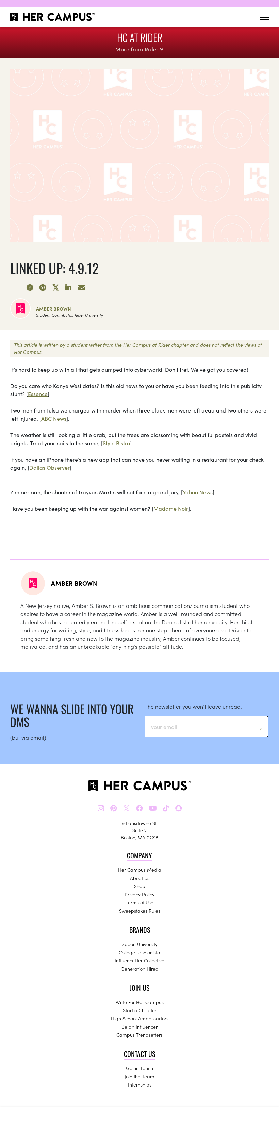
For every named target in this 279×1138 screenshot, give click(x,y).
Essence (38, 394)
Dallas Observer (49, 467)
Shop (139, 886)
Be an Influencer (139, 1026)
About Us (139, 877)
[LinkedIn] (68, 287)
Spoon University (140, 944)
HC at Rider (139, 37)
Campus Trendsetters (139, 1034)
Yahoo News (198, 492)
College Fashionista (139, 952)
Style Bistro (116, 443)
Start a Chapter (140, 1010)
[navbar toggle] (264, 17)
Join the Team (139, 1076)
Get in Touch (139, 1068)
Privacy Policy (139, 894)
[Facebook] (30, 287)
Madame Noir (170, 508)
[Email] (81, 287)
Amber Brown (53, 308)
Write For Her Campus (140, 1002)
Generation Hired (140, 968)
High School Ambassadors (139, 1018)
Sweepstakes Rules (139, 910)
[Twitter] (55, 287)
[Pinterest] (42, 287)
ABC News (53, 418)
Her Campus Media (139, 869)
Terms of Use (139, 902)
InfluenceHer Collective (139, 960)
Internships (139, 1084)
